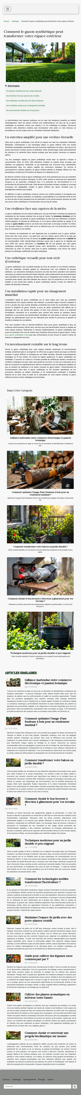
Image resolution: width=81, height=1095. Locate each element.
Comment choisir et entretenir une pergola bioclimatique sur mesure (47, 1034)
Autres (50, 1079)
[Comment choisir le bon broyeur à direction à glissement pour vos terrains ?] (40, 576)
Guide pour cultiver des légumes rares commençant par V (48, 957)
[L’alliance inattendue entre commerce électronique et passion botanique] (40, 415)
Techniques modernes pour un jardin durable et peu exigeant (40, 653)
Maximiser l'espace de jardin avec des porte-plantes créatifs (48, 919)
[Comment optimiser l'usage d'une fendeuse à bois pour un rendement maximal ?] (40, 470)
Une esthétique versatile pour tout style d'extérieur (24, 101)
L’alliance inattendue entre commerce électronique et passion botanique (40, 439)
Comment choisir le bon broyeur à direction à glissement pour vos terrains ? (40, 599)
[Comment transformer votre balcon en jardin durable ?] (40, 524)
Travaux (6, 1079)
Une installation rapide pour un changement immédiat (25, 106)
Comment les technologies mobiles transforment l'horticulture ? (46, 880)
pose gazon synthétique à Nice (17, 335)
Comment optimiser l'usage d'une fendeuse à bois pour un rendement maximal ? (40, 493)
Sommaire (14, 86)
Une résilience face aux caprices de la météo (22, 96)
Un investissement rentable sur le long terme (22, 110)
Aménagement (29, 1079)
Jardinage (15, 21)
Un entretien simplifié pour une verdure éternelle (24, 91)
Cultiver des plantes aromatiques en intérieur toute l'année (47, 996)
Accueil (6, 21)
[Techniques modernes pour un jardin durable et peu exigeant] (40, 631)
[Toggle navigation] (7, 8)
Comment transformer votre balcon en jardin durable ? (41, 546)
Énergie (41, 1079)
